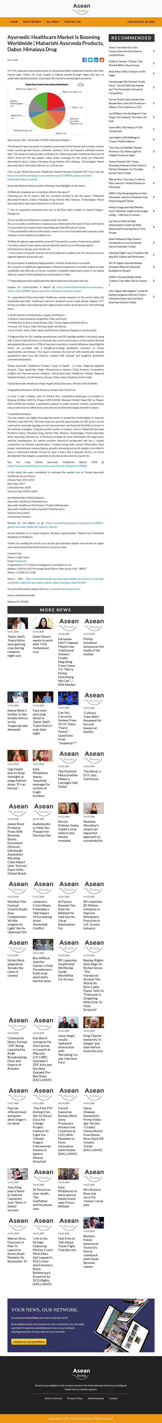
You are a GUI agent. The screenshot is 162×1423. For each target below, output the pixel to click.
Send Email (20, 560)
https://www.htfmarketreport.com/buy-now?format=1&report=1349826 (47, 465)
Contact (113, 1398)
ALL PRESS (53, 21)
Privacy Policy (75, 1398)
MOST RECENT (32, 21)
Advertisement (96, 1398)
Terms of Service (53, 1398)
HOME (14, 21)
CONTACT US (72, 21)
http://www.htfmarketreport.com (62, 588)
